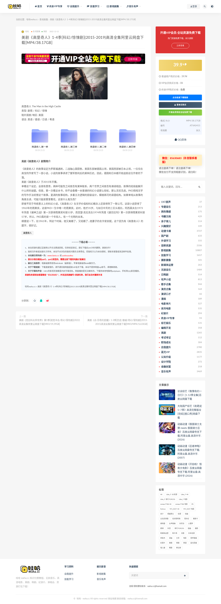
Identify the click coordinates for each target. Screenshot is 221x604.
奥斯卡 (195, 519)
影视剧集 (44, 20)
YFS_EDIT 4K (174, 509)
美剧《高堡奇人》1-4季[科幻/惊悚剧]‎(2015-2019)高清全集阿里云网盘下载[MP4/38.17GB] (77, 287)
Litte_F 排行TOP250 (167, 499)
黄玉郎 (178, 548)
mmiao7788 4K (165, 504)
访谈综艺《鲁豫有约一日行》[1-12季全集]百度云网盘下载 (189, 395)
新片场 (174, 533)
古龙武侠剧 (164, 519)
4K (161, 494)
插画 (189, 528)
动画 (186, 514)
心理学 (190, 523)
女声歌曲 (172, 523)
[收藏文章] (34, 300)
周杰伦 (186, 519)
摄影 (196, 528)
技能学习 (68, 579)
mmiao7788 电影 (181, 504)
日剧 (182, 533)
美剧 (45, 31)
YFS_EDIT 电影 (188, 509)
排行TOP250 (179, 528)
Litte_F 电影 (183, 499)
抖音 (169, 528)
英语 (185, 543)
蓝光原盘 (193, 543)
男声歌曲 (193, 538)
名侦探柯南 (176, 519)
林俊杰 (162, 538)
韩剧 (170, 548)
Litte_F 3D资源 (171, 494)
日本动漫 (191, 533)
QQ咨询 (181, 140)
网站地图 (112, 599)
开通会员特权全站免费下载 (180, 112)
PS (192, 504)
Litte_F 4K (184, 494)
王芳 (177, 538)
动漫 (179, 514)
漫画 (170, 538)
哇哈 (79, 599)
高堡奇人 (27, 233)
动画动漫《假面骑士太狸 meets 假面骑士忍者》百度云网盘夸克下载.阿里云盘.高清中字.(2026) (189, 432)
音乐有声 (101, 579)
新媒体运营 (164, 533)
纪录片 (162, 543)
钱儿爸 (162, 548)
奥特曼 (162, 523)
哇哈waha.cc (32, 20)
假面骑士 (170, 514)
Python (163, 509)
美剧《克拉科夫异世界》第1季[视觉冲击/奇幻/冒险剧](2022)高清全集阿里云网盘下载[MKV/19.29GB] (49, 322)
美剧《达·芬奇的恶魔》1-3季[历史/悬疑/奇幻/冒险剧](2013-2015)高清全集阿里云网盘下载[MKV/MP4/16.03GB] (117, 322)
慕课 (162, 528)
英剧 (177, 543)
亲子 (162, 514)
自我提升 (68, 574)
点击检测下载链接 (180, 97)
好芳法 (181, 523)
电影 (185, 538)
